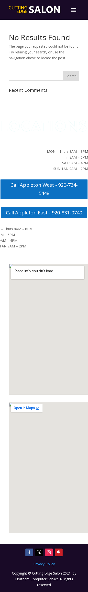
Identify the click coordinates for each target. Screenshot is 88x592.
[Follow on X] (39, 552)
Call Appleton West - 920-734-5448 (44, 189)
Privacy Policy (44, 564)
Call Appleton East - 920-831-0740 (44, 212)
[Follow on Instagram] (49, 552)
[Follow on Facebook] (29, 552)
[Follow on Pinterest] (59, 552)
